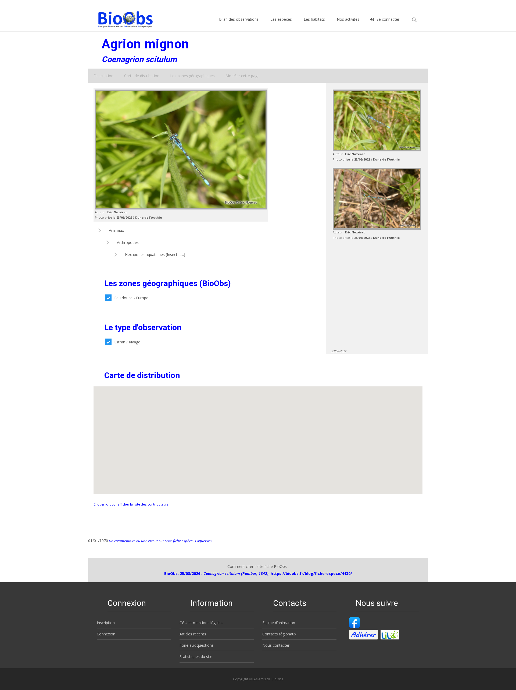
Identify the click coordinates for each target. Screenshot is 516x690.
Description (103, 75)
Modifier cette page (242, 75)
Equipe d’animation (278, 622)
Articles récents (193, 633)
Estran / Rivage (127, 341)
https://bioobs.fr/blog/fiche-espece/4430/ (311, 573)
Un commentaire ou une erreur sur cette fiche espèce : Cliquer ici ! (160, 540)
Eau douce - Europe (131, 297)
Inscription (106, 622)
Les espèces (281, 19)
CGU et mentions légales (201, 622)
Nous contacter (275, 645)
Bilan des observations (239, 19)
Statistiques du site (196, 656)
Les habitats (314, 19)
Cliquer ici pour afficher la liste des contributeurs (131, 504)
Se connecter (388, 19)
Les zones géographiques (192, 75)
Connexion (106, 633)
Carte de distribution (141, 75)
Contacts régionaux (279, 633)
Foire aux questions (197, 645)
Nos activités (348, 19)
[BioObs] (120, 18)
